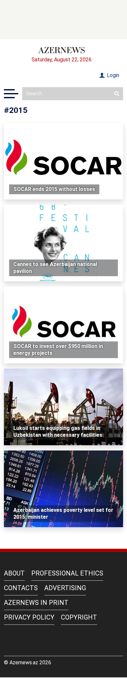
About (14, 573)
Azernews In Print (36, 603)
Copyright (79, 617)
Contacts (21, 588)
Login (112, 75)
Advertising (65, 588)
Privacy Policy (29, 617)
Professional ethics (67, 573)
